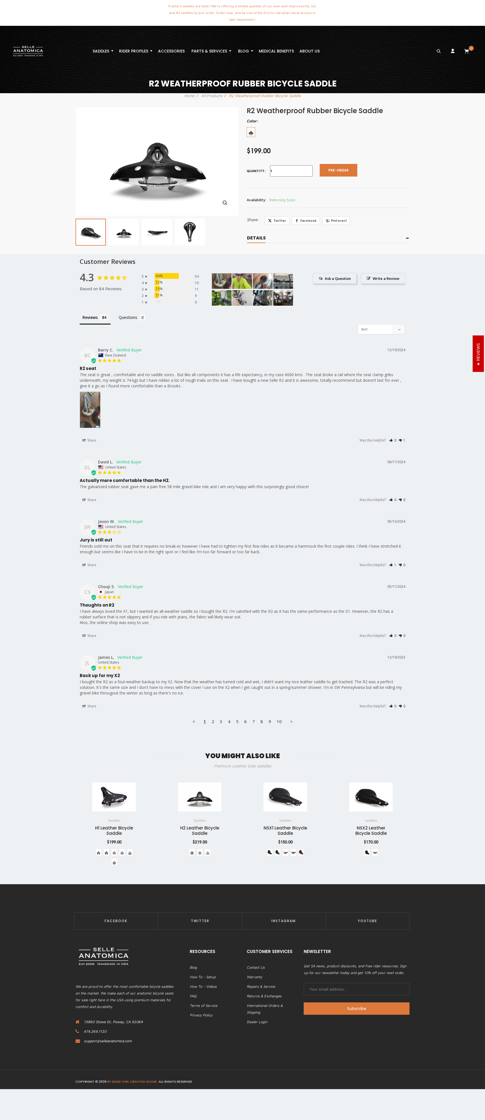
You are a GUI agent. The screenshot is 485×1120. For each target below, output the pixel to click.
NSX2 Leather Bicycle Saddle (371, 830)
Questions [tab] (128, 317)
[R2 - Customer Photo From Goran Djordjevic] (263, 281)
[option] (90, 232)
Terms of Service (203, 1005)
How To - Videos (203, 986)
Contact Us (256, 967)
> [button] (291, 721)
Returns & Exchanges (264, 996)
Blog (193, 967)
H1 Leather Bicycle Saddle (114, 830)
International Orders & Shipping (265, 1008)
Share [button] (91, 440)
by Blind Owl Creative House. (132, 1081)
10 (279, 721)
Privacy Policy (201, 1015)
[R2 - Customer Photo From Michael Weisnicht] (242, 281)
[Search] (438, 51)
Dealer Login (257, 1022)
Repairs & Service (261, 986)
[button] (393, 440)
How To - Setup (203, 977)
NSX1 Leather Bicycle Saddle (285, 830)
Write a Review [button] (386, 278)
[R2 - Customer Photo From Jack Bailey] (242, 298)
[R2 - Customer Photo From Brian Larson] (263, 298)
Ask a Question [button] (338, 278)
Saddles (114, 820)
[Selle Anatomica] (28, 51)
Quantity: (256, 171)
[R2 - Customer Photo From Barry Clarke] (222, 281)
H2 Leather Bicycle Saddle (199, 830)
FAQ (193, 996)
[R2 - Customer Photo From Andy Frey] (283, 298)
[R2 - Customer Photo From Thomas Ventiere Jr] (283, 281)
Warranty (254, 977)
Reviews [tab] (90, 317)
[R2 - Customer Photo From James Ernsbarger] (222, 298)
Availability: (257, 200)
